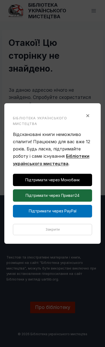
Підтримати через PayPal (52, 211)
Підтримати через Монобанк (52, 180)
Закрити (53, 229)
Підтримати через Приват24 (52, 195)
